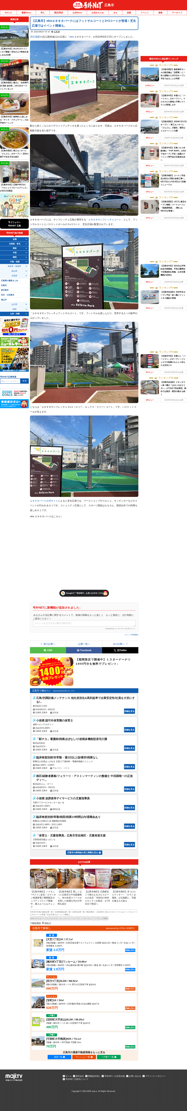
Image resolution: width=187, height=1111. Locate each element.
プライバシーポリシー (155, 1076)
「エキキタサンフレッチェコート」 (104, 219)
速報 (160, 12)
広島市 (109, 5)
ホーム (68, 1076)
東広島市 (5, 290)
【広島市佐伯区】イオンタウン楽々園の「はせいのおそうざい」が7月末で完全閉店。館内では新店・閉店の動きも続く (173, 388)
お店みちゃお (98, 12)
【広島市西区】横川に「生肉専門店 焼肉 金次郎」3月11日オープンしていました (14, 86)
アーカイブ (177, 12)
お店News (77, 12)
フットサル (95, 918)
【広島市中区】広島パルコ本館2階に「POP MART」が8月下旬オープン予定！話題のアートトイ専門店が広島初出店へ (173, 154)
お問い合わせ (135, 1076)
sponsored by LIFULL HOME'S (120, 928)
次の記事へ (119, 644)
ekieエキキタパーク (38, 918)
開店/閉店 (58, 12)
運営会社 (80, 1076)
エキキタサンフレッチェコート (61, 918)
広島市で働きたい (41, 690)
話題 (129, 12)
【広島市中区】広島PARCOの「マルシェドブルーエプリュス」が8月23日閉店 (14, 188)
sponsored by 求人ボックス (64, 691)
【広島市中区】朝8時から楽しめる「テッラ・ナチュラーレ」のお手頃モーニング (14, 120)
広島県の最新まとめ (9, 281)
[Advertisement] (164, 36)
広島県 (57, 32)
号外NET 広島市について (77, 1079)
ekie (71, 36)
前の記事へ (49, 644)
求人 (43, 12)
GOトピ (8, 12)
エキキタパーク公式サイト (44, 500)
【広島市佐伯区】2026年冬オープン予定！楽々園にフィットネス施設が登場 (173, 295)
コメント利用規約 (131, 635)
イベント (145, 12)
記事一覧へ (84, 644)
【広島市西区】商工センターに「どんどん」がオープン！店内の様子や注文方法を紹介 (14, 154)
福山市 (4, 300)
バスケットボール (82, 918)
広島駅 (105, 918)
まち (115, 12)
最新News (26, 12)
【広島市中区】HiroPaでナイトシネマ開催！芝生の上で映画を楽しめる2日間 (14, 52)
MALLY (48, 923)
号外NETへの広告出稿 (114, 1076)
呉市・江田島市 (7, 295)
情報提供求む (94, 1076)
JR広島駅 (35, 36)
